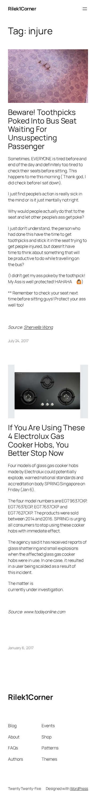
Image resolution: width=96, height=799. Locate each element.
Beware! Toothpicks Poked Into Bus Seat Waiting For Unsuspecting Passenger (42, 129)
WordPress (79, 788)
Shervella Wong (38, 327)
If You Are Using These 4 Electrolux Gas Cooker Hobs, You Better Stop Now (46, 440)
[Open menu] (85, 9)
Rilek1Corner (22, 8)
